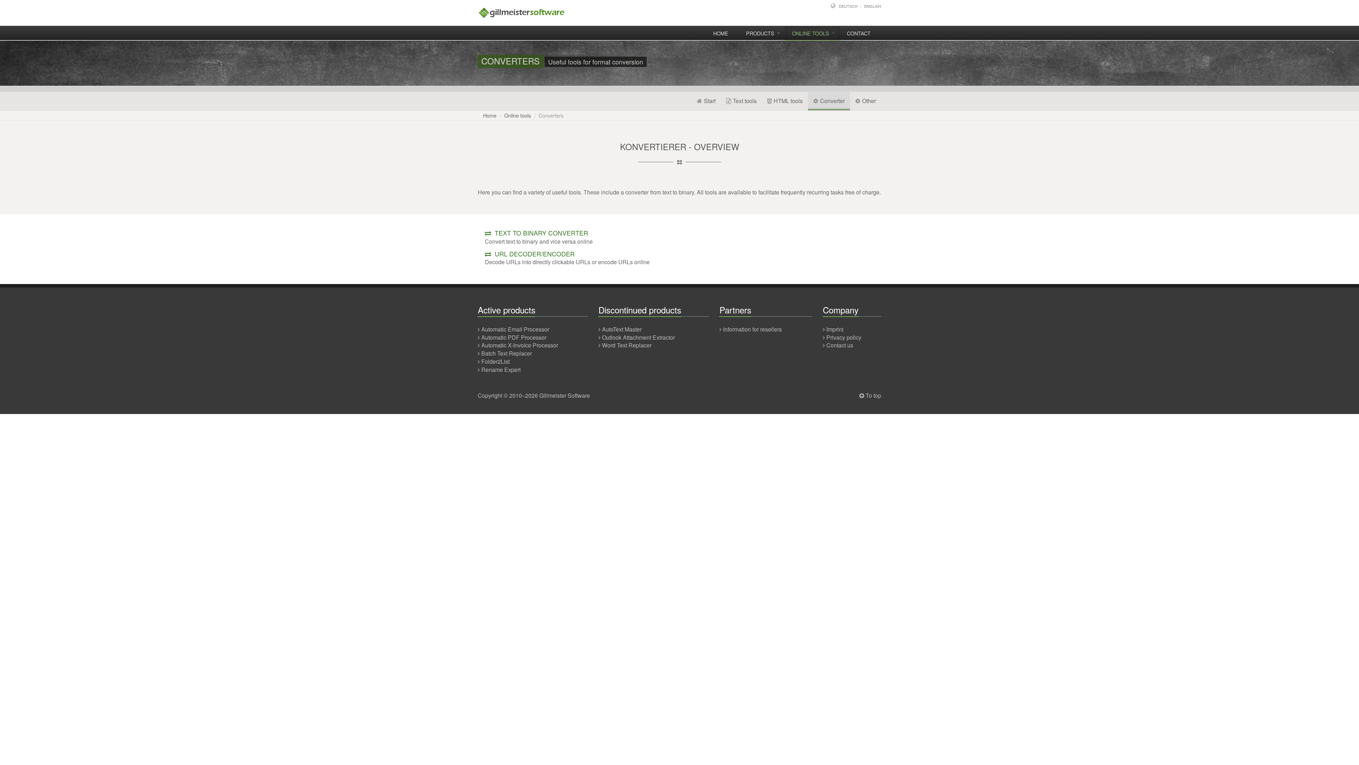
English (872, 6)
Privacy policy (843, 337)
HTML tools (788, 101)
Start (710, 101)
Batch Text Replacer (506, 353)
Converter (832, 101)
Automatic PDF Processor (513, 337)
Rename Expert (501, 370)
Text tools (745, 101)
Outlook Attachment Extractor (638, 337)
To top (873, 395)
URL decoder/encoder (534, 253)
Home (720, 33)
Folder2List (495, 361)
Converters (551, 115)
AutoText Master (622, 329)
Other (869, 101)
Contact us (839, 345)
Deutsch (848, 6)
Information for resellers (752, 329)
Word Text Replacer (627, 345)
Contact (859, 33)
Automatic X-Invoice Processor (519, 345)
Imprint (834, 329)
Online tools (810, 33)
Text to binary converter (540, 232)
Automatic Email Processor (515, 329)
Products (760, 33)
